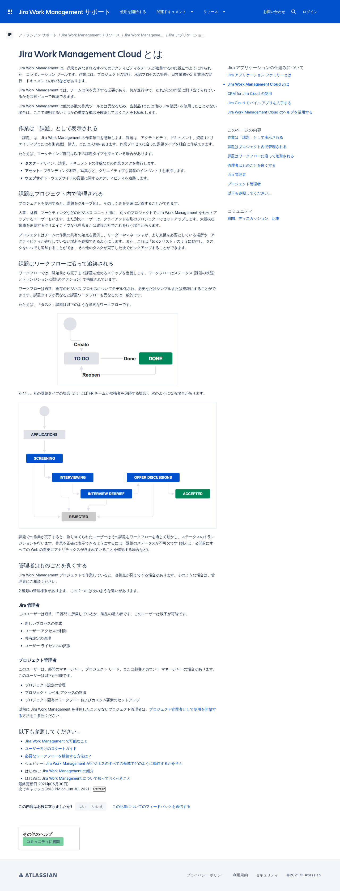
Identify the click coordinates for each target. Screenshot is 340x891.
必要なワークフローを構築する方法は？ (58, 756)
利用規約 (240, 875)
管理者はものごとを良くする (252, 165)
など (63, 80)
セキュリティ (267, 875)
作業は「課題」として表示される (255, 137)
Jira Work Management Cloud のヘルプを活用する (270, 112)
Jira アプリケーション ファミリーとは (260, 75)
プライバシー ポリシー (206, 875)
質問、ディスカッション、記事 (253, 218)
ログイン (310, 11)
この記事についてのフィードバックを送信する (151, 806)
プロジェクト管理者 (244, 183)
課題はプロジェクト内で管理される (257, 146)
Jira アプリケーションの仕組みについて (266, 67)
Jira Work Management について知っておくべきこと (86, 778)
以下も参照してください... (249, 193)
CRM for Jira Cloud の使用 (250, 93)
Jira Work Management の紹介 (68, 770)
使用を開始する (133, 11)
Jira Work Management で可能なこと (56, 741)
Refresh (99, 789)
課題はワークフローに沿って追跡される (261, 156)
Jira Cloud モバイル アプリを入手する (259, 102)
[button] (9, 12)
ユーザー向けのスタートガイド (51, 748)
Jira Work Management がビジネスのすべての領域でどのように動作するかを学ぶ (114, 763)
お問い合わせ (274, 11)
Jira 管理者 (237, 174)
